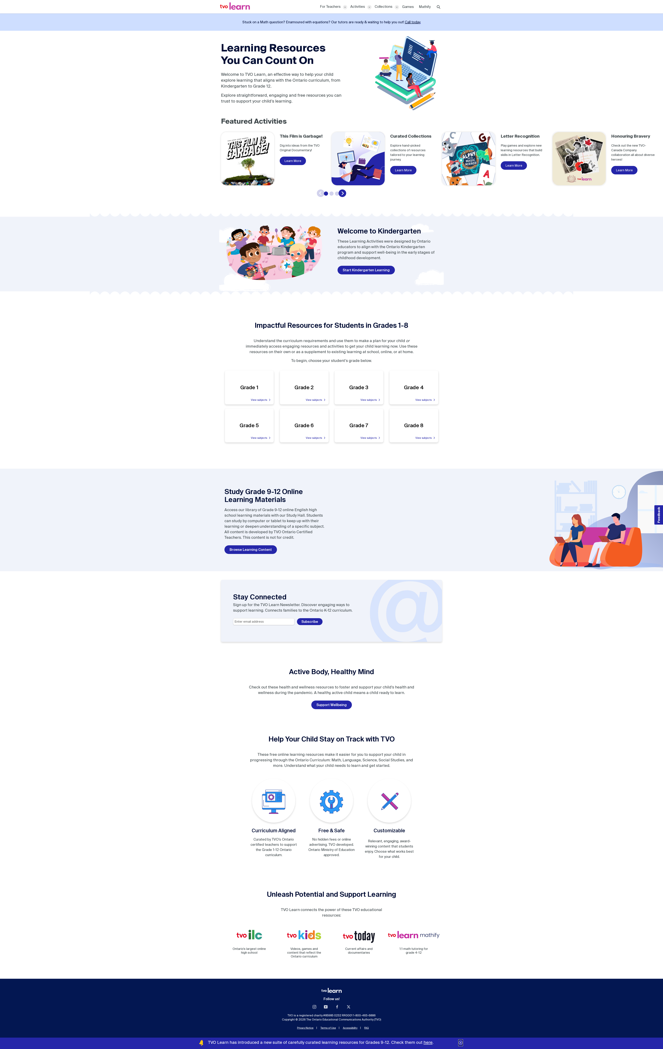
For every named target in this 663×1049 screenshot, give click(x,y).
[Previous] (320, 193)
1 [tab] (326, 193)
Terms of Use (328, 1028)
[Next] (342, 193)
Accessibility (350, 1028)
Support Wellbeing (331, 705)
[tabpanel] (276, 158)
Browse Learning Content (251, 550)
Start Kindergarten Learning (366, 270)
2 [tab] (331, 193)
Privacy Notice (305, 1028)
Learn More (292, 161)
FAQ (366, 1028)
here (428, 1042)
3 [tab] (337, 193)
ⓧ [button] (461, 1042)
